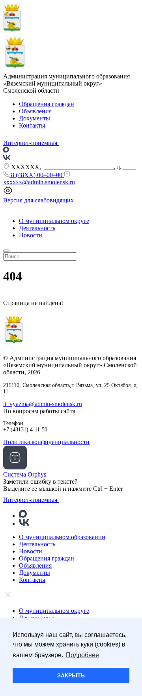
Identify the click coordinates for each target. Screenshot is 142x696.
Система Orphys (24, 474)
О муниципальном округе (54, 220)
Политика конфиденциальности (46, 442)
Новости (30, 235)
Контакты (32, 125)
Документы (34, 118)
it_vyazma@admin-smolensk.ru (42, 403)
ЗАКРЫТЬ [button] (71, 675)
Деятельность (37, 228)
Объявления (35, 111)
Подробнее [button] (82, 655)
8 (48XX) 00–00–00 (36, 175)
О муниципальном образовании (62, 537)
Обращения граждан (46, 104)
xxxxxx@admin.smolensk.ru (39, 182)
